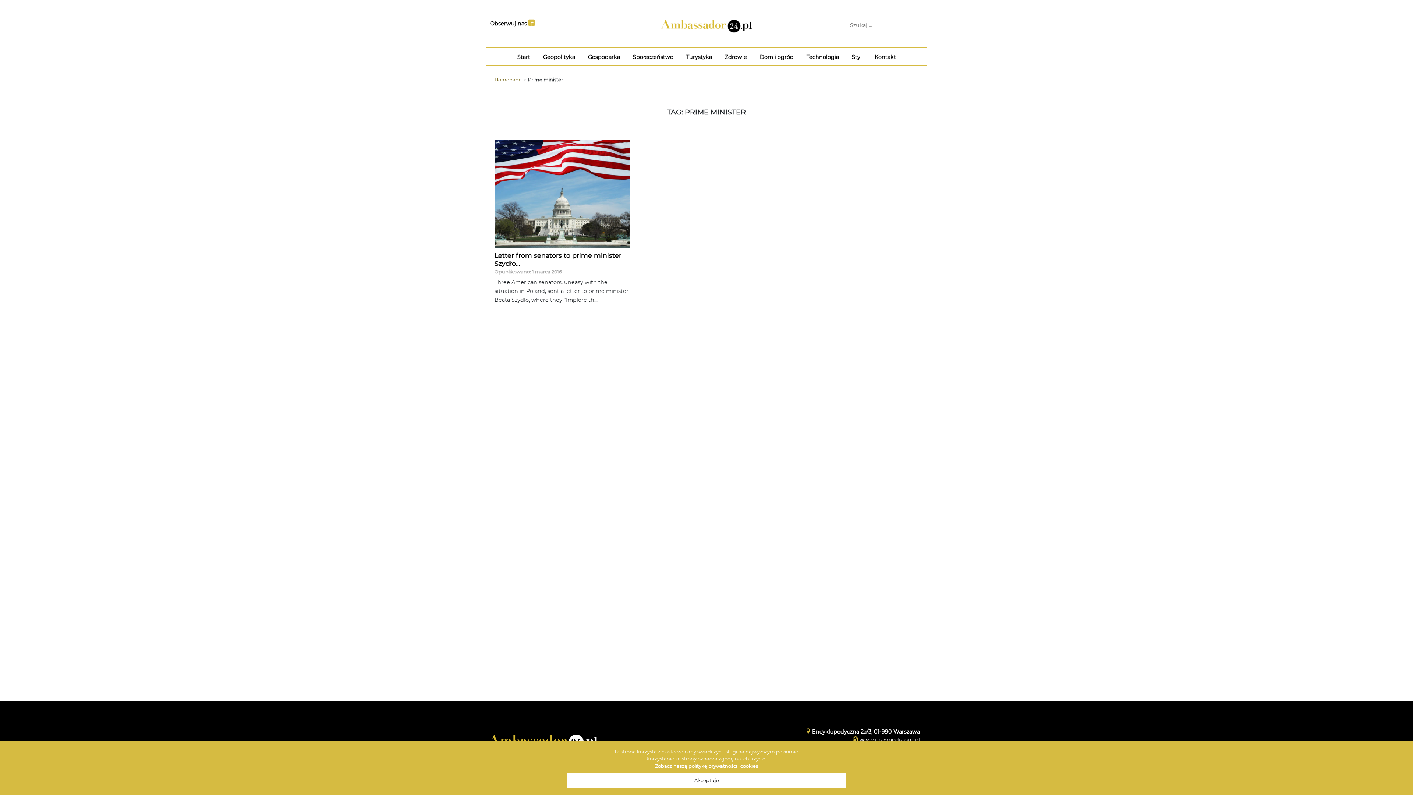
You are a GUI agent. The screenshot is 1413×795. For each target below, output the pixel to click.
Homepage (508, 79)
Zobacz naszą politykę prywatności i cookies (706, 766)
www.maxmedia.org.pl (890, 739)
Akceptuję (706, 780)
